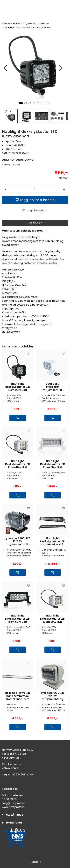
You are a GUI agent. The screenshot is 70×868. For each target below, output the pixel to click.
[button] (21, 103)
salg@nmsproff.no (14, 803)
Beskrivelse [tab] (35, 223)
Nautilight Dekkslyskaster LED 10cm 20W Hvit (52, 618)
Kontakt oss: (10, 789)
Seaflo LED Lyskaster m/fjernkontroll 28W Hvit (53, 387)
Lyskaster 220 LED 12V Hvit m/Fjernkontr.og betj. (52, 696)
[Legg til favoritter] (28, 354)
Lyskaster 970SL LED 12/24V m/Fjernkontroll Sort (17, 541)
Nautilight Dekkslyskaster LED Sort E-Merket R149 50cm (52, 541)
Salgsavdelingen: (12, 795)
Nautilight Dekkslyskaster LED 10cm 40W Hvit (17, 464)
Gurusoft (35, 862)
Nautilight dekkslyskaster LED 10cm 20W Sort (17, 387)
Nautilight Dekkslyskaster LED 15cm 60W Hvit (52, 464)
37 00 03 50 (9, 799)
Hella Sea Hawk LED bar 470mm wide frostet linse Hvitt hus (17, 696)
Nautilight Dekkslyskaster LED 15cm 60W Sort (17, 618)
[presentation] (6, 68)
